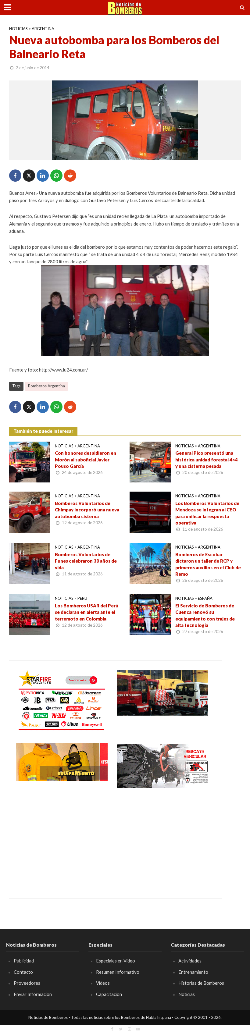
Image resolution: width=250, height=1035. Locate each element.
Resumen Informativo (117, 972)
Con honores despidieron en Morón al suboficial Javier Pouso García (85, 459)
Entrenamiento (193, 972)
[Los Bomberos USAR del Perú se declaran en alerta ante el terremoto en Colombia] (29, 614)
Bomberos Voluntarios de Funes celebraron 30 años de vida (86, 561)
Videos (103, 983)
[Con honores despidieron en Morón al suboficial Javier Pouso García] (29, 461)
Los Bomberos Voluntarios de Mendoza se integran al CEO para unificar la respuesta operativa (207, 512)
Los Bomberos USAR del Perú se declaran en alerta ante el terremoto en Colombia (86, 612)
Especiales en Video (115, 960)
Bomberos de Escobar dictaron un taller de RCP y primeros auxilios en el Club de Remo (208, 564)
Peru (82, 598)
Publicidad (24, 960)
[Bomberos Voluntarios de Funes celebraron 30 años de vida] (29, 563)
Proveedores (27, 983)
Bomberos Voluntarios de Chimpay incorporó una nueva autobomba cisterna (87, 509)
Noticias (18, 28)
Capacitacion (109, 994)
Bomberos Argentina (46, 385)
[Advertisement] (62, 839)
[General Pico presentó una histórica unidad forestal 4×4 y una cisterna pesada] (150, 461)
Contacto (23, 972)
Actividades (190, 960)
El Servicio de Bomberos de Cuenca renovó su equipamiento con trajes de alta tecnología (205, 615)
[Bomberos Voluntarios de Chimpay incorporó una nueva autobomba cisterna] (29, 511)
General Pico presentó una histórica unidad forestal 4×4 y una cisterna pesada (206, 459)
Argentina (43, 28)
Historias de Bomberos (201, 983)
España (205, 598)
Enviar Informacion (33, 994)
